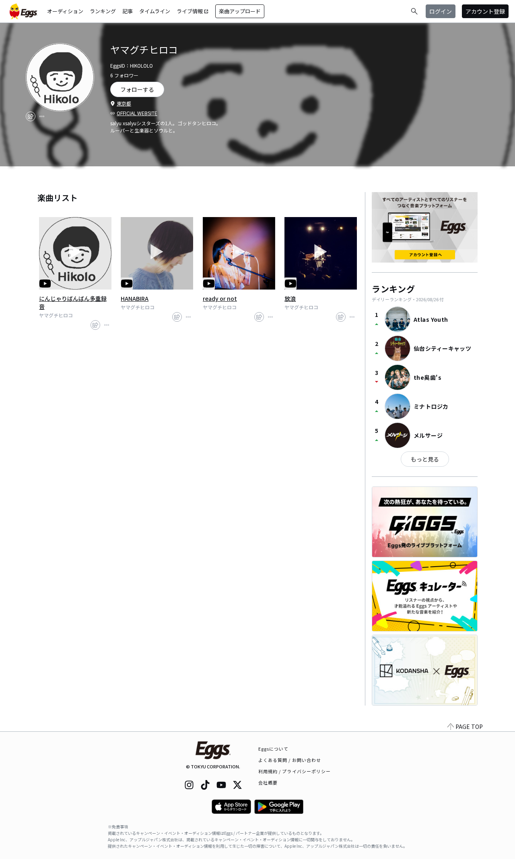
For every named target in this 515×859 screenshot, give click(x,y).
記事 (127, 11)
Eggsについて (273, 748)
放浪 (290, 298)
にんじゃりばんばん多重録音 (73, 302)
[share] (30, 116)
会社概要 (268, 782)
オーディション (65, 11)
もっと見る (425, 459)
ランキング (103, 11)
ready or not (220, 298)
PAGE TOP (469, 726)
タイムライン (154, 11)
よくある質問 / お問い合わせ (289, 760)
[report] (42, 116)
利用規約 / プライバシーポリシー (294, 771)
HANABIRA (134, 298)
